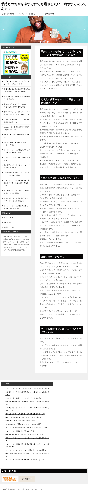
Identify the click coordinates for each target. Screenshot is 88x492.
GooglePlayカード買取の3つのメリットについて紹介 (16, 143)
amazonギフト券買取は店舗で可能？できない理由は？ (16, 128)
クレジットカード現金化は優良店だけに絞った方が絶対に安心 (17, 151)
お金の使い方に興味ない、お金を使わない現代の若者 (17, 98)
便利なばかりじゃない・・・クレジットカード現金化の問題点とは (17, 174)
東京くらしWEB (9, 217)
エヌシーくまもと (10, 227)
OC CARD (7, 222)
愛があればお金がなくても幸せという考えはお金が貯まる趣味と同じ (17, 105)
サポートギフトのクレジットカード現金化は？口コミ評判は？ (17, 192)
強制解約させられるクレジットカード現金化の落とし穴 (17, 166)
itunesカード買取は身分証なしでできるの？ (16, 136)
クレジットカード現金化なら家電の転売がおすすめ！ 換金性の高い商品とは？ (17, 182)
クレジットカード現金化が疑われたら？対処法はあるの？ (16, 207)
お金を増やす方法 (8, 14)
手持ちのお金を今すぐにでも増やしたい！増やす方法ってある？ (17, 82)
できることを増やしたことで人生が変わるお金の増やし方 (17, 120)
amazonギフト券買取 (46, 14)
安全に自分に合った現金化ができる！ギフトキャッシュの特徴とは (17, 199)
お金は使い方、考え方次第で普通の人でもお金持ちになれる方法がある (17, 90)
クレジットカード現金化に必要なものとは (17, 159)
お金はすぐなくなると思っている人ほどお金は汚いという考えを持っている (17, 113)
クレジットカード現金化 (26, 14)
